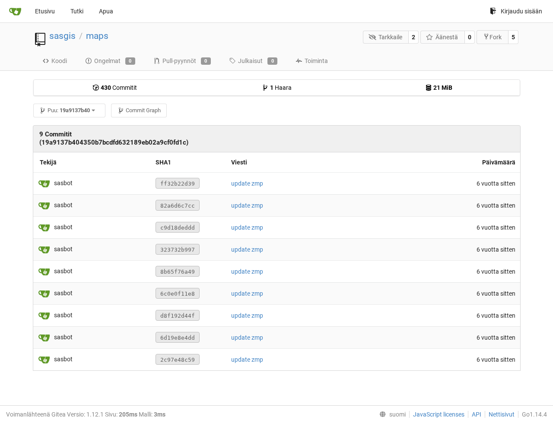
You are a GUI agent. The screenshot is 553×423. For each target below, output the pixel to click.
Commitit (119, 87)
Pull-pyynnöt (184, 60)
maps (97, 36)
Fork (495, 37)
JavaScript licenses (438, 414)
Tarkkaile (390, 37)
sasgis (62, 36)
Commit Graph (143, 110)
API (476, 414)
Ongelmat (113, 60)
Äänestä (446, 37)
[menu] (391, 414)
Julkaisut (256, 60)
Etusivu (45, 11)
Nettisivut (502, 414)
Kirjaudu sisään (521, 11)
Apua (106, 11)
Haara (281, 87)
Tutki (76, 11)
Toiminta (316, 60)
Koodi (59, 60)
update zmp (247, 183)
